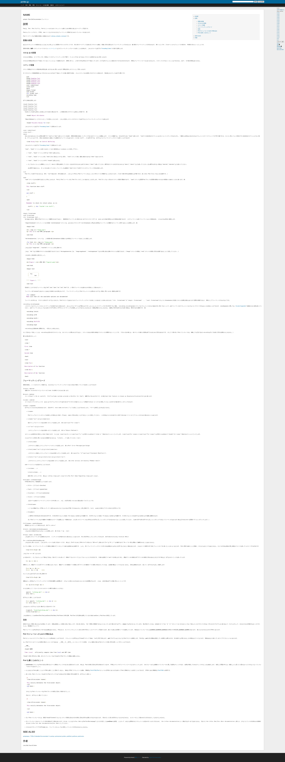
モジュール (38, 5)
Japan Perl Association (155, 757)
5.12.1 (278, 34)
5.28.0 (278, 23)
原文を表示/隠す (280, 49)
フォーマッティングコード (205, 27)
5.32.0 (278, 20)
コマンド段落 (201, 25)
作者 (196, 37)
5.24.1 (278, 25)
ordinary (53, 36)
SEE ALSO (198, 36)
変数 (34, 5)
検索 (256, 1)
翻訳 (136, 757)
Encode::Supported (241, 306)
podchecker (81, 736)
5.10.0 (278, 37)
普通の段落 (201, 21)
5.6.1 (278, 40)
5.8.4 (278, 38)
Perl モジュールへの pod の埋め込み (207, 31)
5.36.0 (278, 17)
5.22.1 (278, 26)
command (63, 36)
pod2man (74, 736)
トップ (22, 5)
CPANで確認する (280, 9)
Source (278, 43)
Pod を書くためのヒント (204, 32)
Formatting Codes (106, 48)
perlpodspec (26, 736)
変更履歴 (279, 46)
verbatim (58, 36)
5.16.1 (278, 31)
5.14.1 (278, 32)
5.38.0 (278, 15)
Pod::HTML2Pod (94, 670)
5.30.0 (278, 21)
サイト (140, 757)
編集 (278, 44)
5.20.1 (278, 28)
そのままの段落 (202, 23)
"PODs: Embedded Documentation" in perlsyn (42, 736)
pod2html (69, 736)
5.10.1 (278, 35)
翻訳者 (52, 5)
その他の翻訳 (46, 5)
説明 (196, 18)
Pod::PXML (161, 670)
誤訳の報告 (279, 48)
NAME (196, 16)
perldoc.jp (25, 2)
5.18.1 (278, 29)
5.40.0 (278, 14)
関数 (30, 5)
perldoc (64, 736)
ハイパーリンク (52, 48)
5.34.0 (278, 18)
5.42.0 (278, 12)
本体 (26, 5)
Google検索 (261, 1)
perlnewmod (58, 736)
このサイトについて (59, 5)
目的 (199, 29)
